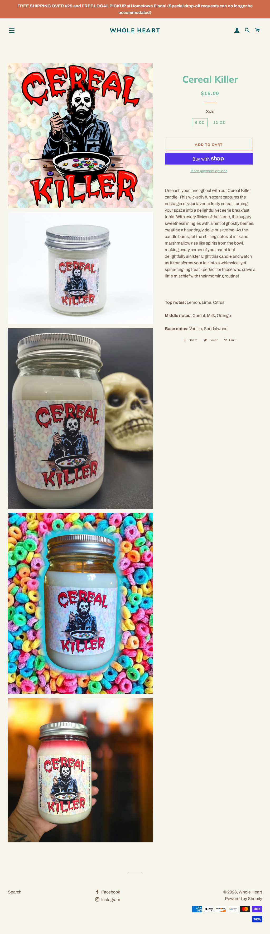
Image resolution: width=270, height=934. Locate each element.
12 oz (219, 122)
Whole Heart (135, 30)
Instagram (110, 899)
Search (14, 892)
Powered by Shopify (243, 898)
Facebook (110, 892)
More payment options (208, 171)
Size (210, 111)
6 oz (199, 122)
